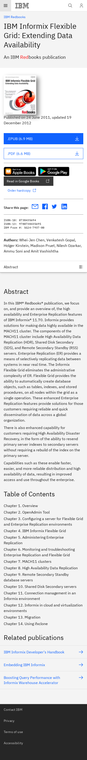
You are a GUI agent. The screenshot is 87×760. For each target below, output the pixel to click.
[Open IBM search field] (70, 5)
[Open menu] (5, 5)
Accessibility (13, 743)
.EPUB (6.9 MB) (20, 138)
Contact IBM (13, 710)
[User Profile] (81, 5)
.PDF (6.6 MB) (18, 153)
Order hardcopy (19, 190)
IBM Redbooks (15, 17)
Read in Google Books (23, 181)
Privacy (9, 721)
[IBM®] (22, 5)
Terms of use (13, 732)
